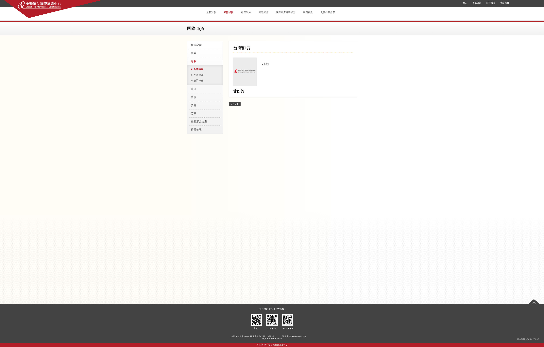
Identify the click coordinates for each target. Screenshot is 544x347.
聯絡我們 (504, 3)
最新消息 (211, 12)
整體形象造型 (199, 121)
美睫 (193, 97)
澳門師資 (198, 80)
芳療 (193, 113)
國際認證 (263, 12)
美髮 (193, 53)
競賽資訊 (308, 12)
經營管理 (196, 129)
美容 (193, 105)
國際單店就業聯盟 (285, 12)
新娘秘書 (196, 45)
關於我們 (490, 3)
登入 (465, 3)
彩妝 (193, 61)
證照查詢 (477, 3)
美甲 (193, 89)
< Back (235, 104)
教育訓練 (246, 12)
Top (534, 301)
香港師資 (198, 75)
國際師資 (228, 12)
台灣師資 (198, 69)
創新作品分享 (328, 12)
